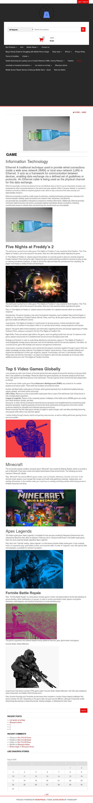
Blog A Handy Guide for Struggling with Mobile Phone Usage (27, 51)
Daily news (56, 51)
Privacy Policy (80, 51)
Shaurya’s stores (61, 65)
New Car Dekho (59, 70)
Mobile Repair (32, 47)
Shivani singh (14, 746)
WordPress (40, 799)
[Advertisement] (46, 89)
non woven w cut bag (43, 65)
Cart (21, 47)
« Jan (46, 794)
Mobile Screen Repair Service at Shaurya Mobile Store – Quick (28, 70)
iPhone (68, 51)
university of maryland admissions (18, 65)
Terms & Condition (12, 56)
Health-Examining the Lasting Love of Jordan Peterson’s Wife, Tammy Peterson (34, 61)
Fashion (71, 61)
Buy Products (11, 47)
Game (79, 61)
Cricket (25, 56)
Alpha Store (58, 799)
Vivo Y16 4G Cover (24, 737)
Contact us (45, 47)
